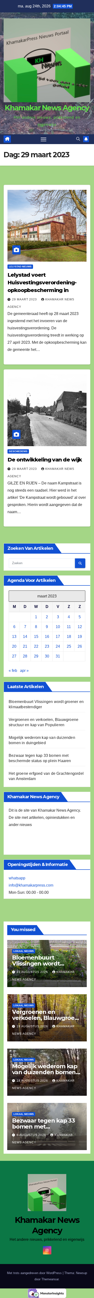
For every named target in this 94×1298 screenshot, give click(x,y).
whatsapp (17, 878)
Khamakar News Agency (47, 107)
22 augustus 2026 (33, 972)
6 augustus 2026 (32, 1135)
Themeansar (50, 1279)
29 (36, 656)
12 (80, 627)
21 (25, 646)
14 (25, 637)
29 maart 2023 (25, 299)
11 (69, 627)
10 (58, 627)
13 (14, 637)
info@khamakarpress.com (31, 885)
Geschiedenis (18, 451)
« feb (13, 671)
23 (47, 646)
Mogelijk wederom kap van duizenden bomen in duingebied (44, 1072)
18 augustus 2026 (33, 1080)
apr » (24, 671)
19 (80, 637)
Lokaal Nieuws (23, 951)
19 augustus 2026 (33, 1026)
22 (36, 646)
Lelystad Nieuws (20, 266)
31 (58, 656)
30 (47, 656)
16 (47, 637)
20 (14, 646)
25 (69, 646)
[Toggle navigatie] (43, 139)
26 (80, 646)
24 (58, 646)
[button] (78, 139)
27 (14, 656)
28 (25, 656)
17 (58, 637)
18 (69, 637)
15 (36, 637)
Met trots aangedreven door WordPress (35, 1273)
